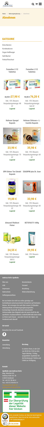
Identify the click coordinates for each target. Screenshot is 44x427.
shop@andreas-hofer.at (9, 385)
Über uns (5, 282)
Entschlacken (6, 45)
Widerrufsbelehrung (28, 292)
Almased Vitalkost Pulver (12, 224)
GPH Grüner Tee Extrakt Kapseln (12, 172)
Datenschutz (6, 292)
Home (4, 14)
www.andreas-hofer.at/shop (11, 387)
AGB (3, 285)
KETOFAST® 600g (32, 223)
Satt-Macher (6, 56)
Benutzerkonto (27, 282)
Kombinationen (7, 49)
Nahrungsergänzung (15, 14)
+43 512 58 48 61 (10, 380)
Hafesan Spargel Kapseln (12, 121)
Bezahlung (25, 289)
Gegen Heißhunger (8, 52)
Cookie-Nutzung (18, 419)
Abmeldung (6, 348)
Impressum (6, 289)
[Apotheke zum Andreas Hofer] (7, 4)
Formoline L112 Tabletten (12, 70)
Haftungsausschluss (8, 295)
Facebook (4, 334)
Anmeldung (6, 345)
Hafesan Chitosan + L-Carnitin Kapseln (31, 121)
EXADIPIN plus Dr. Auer (32, 171)
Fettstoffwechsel (8, 60)
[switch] (5, 423)
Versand (24, 285)
